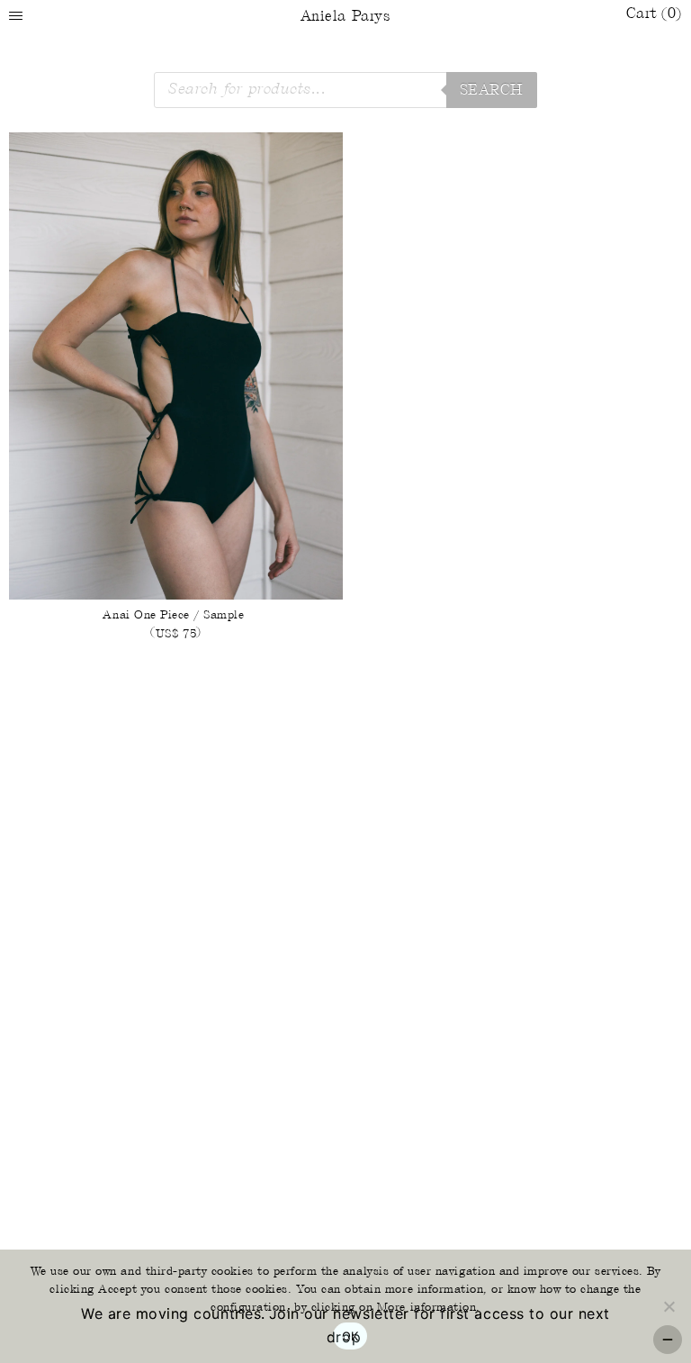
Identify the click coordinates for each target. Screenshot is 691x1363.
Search (492, 90)
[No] (669, 1306)
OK (350, 1336)
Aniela (345, 16)
